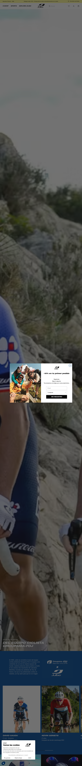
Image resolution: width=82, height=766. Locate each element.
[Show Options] (65, 392)
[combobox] (56, 392)
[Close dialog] (70, 365)
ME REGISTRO (56, 397)
